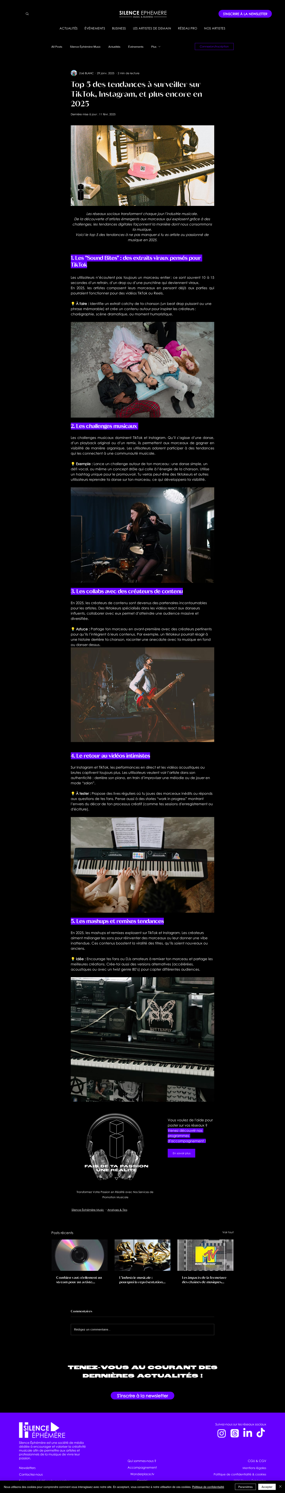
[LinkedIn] (247, 1433)
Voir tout (228, 1232)
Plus (153, 46)
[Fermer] (280, 1487)
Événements (135, 46)
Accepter (267, 1487)
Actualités (114, 46)
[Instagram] (221, 1433)
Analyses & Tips (117, 1209)
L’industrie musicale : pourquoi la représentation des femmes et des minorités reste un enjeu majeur (142, 1279)
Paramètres (245, 1487)
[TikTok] (260, 1433)
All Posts (56, 46)
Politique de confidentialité (208, 1487)
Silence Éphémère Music (85, 46)
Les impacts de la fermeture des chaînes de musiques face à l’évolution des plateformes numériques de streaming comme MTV (204, 1279)
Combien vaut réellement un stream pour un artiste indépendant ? (79, 1279)
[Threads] (234, 1433)
